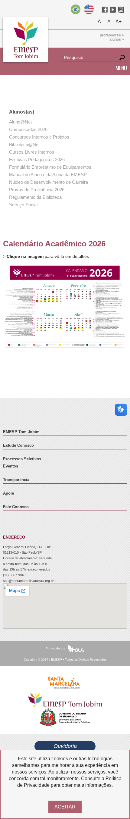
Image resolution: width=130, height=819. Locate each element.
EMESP (25, 39)
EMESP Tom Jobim (21, 432)
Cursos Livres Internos (31, 152)
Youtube (113, 10)
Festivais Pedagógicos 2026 (37, 159)
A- (100, 21)
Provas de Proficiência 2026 (36, 189)
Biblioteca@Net (24, 144)
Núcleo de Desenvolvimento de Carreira (48, 182)
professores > (112, 35)
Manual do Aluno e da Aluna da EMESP (48, 174)
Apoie (8, 493)
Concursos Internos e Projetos (39, 136)
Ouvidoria (65, 746)
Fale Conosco (16, 507)
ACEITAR (65, 806)
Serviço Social (23, 204)
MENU (121, 68)
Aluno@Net (20, 121)
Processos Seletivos (22, 459)
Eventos (10, 466)
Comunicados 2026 (28, 129)
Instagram (121, 10)
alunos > (116, 39)
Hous (76, 648)
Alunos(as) (21, 111)
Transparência (16, 480)
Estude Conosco (18, 445)
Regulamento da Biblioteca (35, 197)
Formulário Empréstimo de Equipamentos (50, 167)
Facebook (105, 10)
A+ (118, 21)
